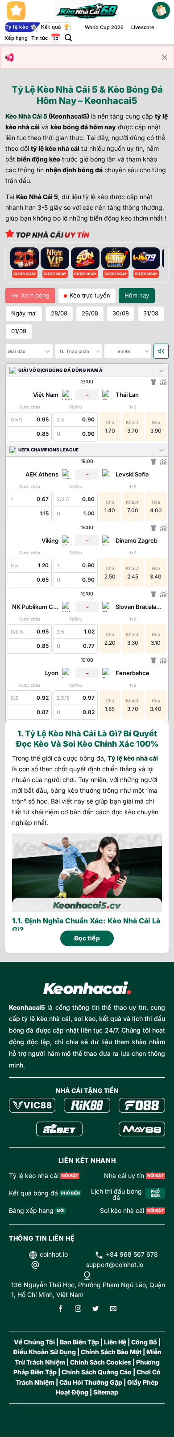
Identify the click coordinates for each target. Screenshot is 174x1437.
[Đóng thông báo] (165, 57)
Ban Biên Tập (79, 1342)
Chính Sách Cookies (100, 1362)
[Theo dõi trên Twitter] (95, 1309)
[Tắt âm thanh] (161, 351)
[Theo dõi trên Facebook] (61, 1309)
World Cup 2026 (104, 27)
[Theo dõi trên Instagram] (78, 1309)
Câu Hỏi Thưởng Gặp (90, 1382)
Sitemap (105, 1392)
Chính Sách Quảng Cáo (97, 1372)
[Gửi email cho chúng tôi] (113, 1309)
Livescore (142, 27)
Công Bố (144, 1342)
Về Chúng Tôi (34, 1342)
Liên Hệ (115, 1342)
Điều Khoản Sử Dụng (44, 1352)
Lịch (55, 37)
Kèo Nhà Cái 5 (26, 116)
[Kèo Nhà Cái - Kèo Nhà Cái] (87, 10)
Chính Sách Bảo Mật (111, 1352)
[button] (68, 38)
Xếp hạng (16, 38)
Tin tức (39, 38)
